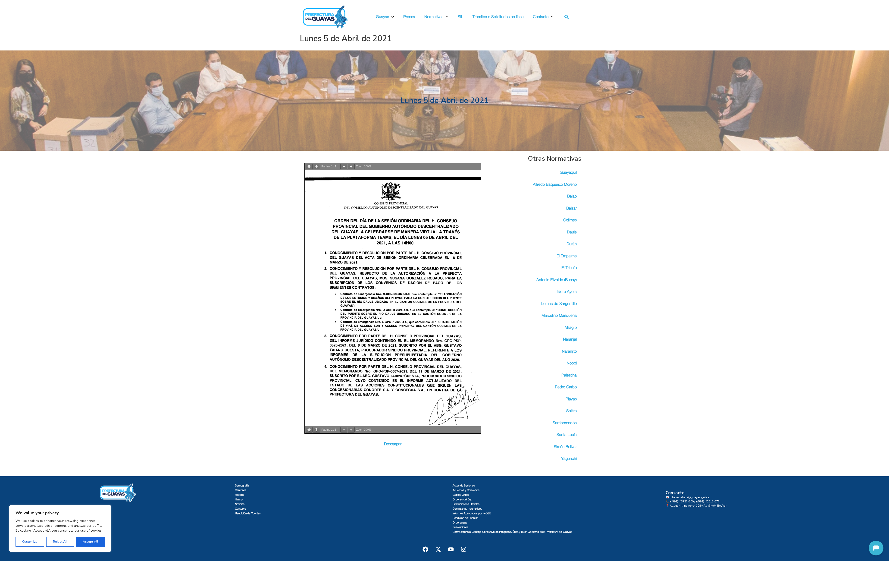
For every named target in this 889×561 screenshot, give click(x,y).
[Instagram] (464, 549)
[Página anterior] (309, 166)
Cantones (240, 490)
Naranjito (569, 351)
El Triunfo (569, 268)
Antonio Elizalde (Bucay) (556, 280)
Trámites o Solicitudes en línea (498, 17)
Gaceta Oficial (461, 494)
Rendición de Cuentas (248, 513)
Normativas (433, 17)
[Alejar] (343, 166)
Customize (30, 541)
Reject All (60, 541)
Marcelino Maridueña (559, 315)
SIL (460, 17)
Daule (572, 232)
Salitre (571, 411)
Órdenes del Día (462, 499)
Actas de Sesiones (464, 485)
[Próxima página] (316, 166)
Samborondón (565, 423)
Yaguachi (569, 459)
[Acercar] (351, 166)
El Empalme (567, 256)
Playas (571, 399)
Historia (239, 494)
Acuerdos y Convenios (466, 490)
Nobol (572, 363)
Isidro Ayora (567, 292)
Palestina (569, 375)
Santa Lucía (567, 435)
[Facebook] (425, 549)
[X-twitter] (438, 549)
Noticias (239, 504)
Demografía (242, 485)
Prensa (409, 17)
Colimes (570, 220)
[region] (60, 528)
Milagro (571, 327)
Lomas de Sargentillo (559, 304)
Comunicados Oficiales (466, 504)
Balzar (571, 208)
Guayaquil (568, 172)
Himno (239, 499)
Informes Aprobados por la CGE (472, 513)
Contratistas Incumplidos (467, 508)
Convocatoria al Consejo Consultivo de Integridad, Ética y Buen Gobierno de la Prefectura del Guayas (512, 531)
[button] (566, 17)
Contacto (540, 17)
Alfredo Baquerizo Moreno (555, 184)
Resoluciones (460, 527)
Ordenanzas (460, 522)
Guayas (382, 17)
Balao (572, 196)
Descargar (392, 444)
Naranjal (570, 339)
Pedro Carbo (566, 387)
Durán (572, 244)
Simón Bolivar (565, 447)
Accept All (90, 541)
